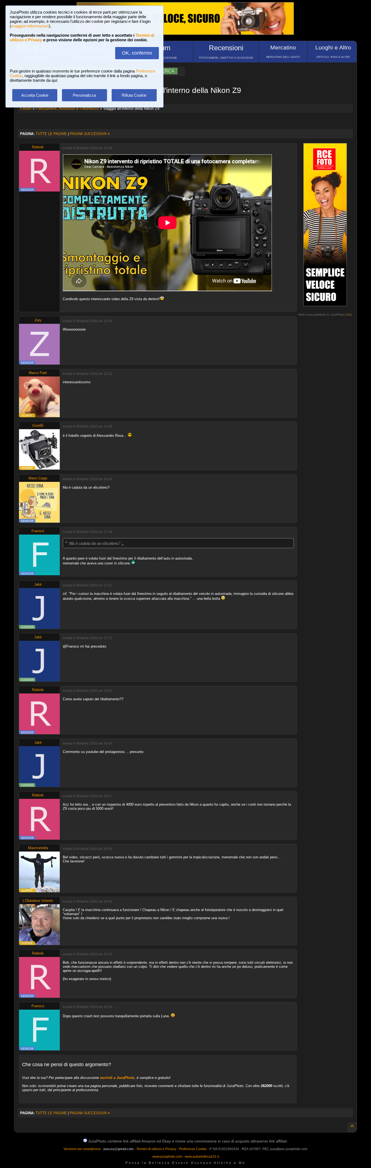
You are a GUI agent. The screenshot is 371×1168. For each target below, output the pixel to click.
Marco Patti (38, 373)
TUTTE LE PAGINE (51, 134)
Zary (38, 320)
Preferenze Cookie (193, 1149)
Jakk (38, 584)
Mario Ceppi (38, 478)
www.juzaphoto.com (167, 1156)
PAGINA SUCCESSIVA (90, 134)
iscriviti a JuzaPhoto (117, 1078)
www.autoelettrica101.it (202, 1156)
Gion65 (37, 425)
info (348, 314)
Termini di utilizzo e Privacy (156, 1149)
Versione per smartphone (82, 1149)
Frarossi (38, 531)
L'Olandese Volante (38, 901)
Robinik (38, 147)
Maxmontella (38, 848)
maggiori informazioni (30, 26)
